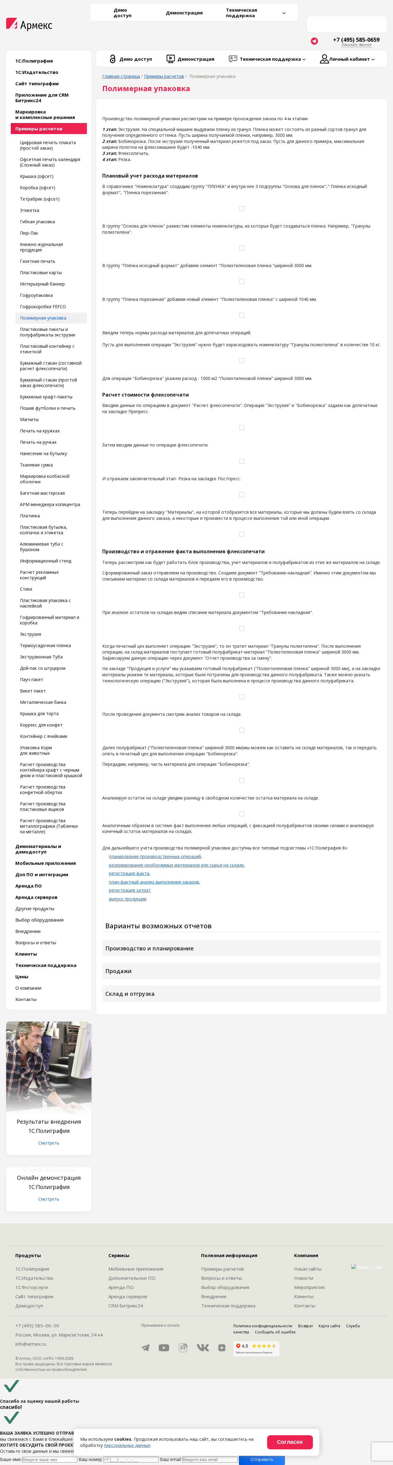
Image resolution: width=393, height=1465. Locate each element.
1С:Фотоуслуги (31, 1287)
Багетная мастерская (42, 493)
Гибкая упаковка (37, 221)
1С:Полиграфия (32, 1269)
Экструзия (30, 634)
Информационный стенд (45, 561)
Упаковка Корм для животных (36, 750)
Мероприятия (309, 1287)
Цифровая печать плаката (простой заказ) (48, 145)
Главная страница (121, 76)
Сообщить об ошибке (275, 1332)
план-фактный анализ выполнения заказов (154, 882)
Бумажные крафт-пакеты (46, 397)
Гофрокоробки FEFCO (43, 306)
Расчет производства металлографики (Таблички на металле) (49, 826)
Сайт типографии (34, 1296)
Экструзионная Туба (41, 657)
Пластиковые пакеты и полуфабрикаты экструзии (47, 332)
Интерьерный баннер (42, 284)
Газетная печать (37, 261)
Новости (303, 1278)
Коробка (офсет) (37, 187)
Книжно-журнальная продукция (41, 247)
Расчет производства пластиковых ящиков (42, 806)
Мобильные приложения (135, 1269)
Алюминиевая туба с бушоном (41, 546)
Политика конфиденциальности (262, 1326)
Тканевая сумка (36, 465)
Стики (26, 589)
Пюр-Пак (29, 233)
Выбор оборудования (39, 920)
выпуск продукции (127, 899)
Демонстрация (184, 13)
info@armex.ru (30, 1344)
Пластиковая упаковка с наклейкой (45, 603)
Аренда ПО (121, 1287)
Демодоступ (29, 1305)
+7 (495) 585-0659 (356, 39)
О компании (28, 988)
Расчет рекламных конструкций (39, 575)
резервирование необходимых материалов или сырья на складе (176, 865)
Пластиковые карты (41, 272)
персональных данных (127, 1445)
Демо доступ (122, 12)
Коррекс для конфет (41, 725)
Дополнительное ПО (131, 1278)
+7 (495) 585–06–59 (37, 1325)
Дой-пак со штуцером (42, 668)
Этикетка (29, 210)
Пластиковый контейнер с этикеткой (47, 349)
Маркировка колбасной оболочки (44, 479)
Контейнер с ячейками (43, 736)
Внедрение (28, 931)
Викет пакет (33, 691)
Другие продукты (34, 908)
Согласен (290, 1442)
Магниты (29, 419)
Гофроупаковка (36, 295)
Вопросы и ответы (35, 942)
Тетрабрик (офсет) (40, 199)
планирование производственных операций (155, 856)
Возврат (305, 1326)
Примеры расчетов (222, 1269)
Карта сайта (329, 1326)
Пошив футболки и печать (48, 408)
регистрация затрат (130, 890)
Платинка (30, 516)
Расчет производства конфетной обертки (42, 789)
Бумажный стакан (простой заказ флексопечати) (48, 382)
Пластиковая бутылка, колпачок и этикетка (43, 529)
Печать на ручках (38, 442)
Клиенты (303, 1296)
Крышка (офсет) (36, 176)
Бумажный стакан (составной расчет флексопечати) (51, 365)
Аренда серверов (127, 1296)
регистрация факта (129, 873)
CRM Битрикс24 (125, 1305)
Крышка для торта (39, 713)
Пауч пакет (31, 679)
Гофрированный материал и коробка (49, 620)
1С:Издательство (34, 1278)
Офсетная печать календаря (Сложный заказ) (50, 162)
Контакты (26, 999)
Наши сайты (307, 1269)
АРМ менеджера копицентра (50, 504)
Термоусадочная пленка (45, 645)
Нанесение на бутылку (43, 453)
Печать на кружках (40, 431)
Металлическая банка (43, 702)
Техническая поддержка (228, 1305)
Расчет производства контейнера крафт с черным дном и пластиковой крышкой (51, 769)
